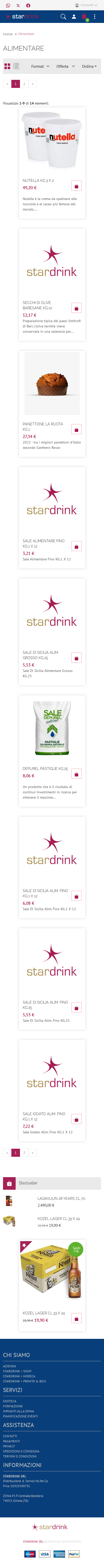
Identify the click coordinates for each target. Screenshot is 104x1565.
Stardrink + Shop (17, 1371)
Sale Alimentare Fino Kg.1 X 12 (44, 543)
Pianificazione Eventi (20, 1416)
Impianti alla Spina (18, 1411)
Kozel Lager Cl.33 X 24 (59, 1219)
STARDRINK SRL (33, 1541)
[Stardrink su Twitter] (18, 5)
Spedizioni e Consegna (21, 1451)
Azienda (9, 1366)
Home (8, 34)
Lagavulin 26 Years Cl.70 (61, 1199)
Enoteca (9, 1401)
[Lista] (16, 66)
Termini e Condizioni (20, 1456)
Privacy (9, 1446)
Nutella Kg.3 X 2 (38, 181)
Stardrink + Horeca (19, 1376)
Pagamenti (11, 1441)
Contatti (10, 1436)
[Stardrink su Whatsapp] (8, 5)
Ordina (88, 66)
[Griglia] (7, 66)
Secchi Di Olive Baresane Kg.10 (37, 305)
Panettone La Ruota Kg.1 (43, 426)
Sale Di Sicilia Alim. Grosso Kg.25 (41, 655)
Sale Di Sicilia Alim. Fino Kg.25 (45, 1005)
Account (86, 5)
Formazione (13, 1406)
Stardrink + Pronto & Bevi (24, 1381)
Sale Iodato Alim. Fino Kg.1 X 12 (44, 1116)
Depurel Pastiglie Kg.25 (45, 769)
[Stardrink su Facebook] (28, 5)
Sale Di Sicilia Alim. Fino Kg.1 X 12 (45, 893)
